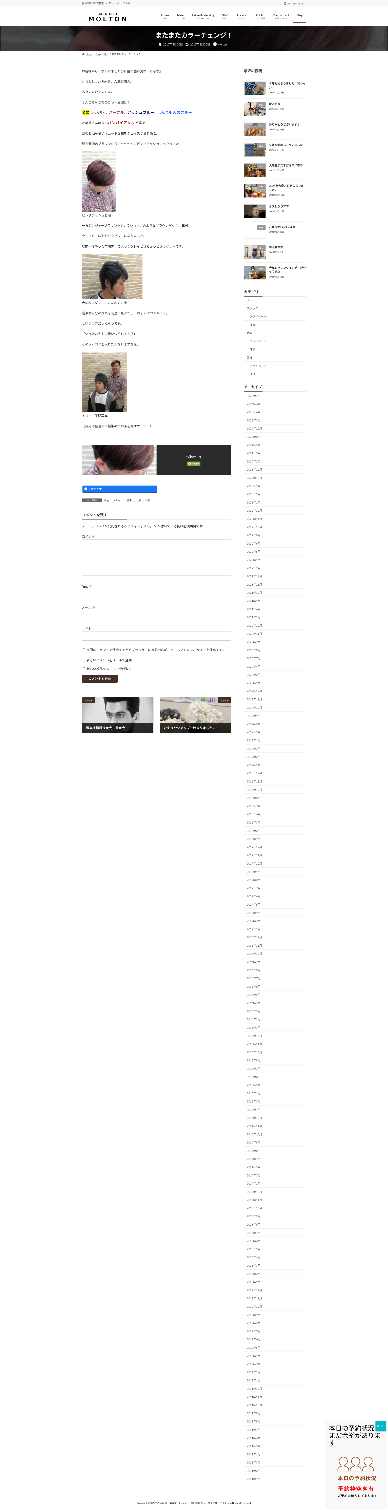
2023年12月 (254, 469)
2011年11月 (254, 1397)
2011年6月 (253, 1438)
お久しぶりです (279, 206)
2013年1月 (253, 1282)
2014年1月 (253, 1183)
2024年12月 (254, 428)
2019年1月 (253, 765)
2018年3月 (253, 822)
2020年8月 (253, 650)
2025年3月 (253, 420)
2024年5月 (253, 445)
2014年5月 (253, 1167)
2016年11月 (254, 945)
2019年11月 (254, 699)
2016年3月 (253, 1011)
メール (88, 607)
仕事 (129, 500)
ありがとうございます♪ (284, 124)
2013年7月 (253, 1232)
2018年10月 (254, 789)
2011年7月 (253, 1429)
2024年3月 (253, 453)
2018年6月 (253, 814)
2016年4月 (253, 1003)
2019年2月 (253, 757)
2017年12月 (254, 847)
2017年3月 (253, 921)
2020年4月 (253, 666)
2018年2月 (253, 830)
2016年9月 (253, 962)
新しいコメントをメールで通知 (109, 660)
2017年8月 (253, 880)
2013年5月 (253, 1249)
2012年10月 (254, 1306)
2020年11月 (254, 634)
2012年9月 (253, 1315)
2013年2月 (253, 1274)
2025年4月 (253, 412)
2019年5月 (253, 732)
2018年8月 (253, 798)
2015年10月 (254, 1052)
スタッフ (118, 500)
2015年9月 (253, 1060)
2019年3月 (253, 748)
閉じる (380, 1426)
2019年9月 (253, 716)
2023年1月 (253, 502)
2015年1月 (253, 1109)
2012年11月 (254, 1298)
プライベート (258, 316)
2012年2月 (253, 1372)
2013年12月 (254, 1191)
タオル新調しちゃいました (286, 145)
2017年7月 (253, 888)
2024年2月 (253, 461)
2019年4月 (253, 740)
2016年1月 (253, 1027)
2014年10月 (254, 1134)
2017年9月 (253, 871)
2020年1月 (253, 683)
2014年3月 (253, 1175)
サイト (87, 628)
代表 (147, 500)
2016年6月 (253, 986)
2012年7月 (253, 1331)
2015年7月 (253, 1068)
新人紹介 (274, 104)
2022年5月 (253, 551)
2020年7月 (253, 658)
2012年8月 (253, 1323)
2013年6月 (253, 1241)
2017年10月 (254, 863)
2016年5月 (253, 995)
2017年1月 (253, 929)
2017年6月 (253, 896)
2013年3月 (253, 1265)
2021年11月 (254, 584)
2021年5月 (253, 601)
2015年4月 (253, 1093)
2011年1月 (253, 1479)
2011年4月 (253, 1454)
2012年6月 (253, 1339)
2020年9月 (253, 642)
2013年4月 (253, 1257)
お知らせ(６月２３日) (282, 227)
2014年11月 (254, 1126)
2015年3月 (253, 1101)
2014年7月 (253, 1159)
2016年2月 (253, 1019)
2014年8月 (253, 1150)
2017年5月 (253, 904)
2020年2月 (253, 675)
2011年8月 (253, 1421)
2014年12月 (254, 1118)
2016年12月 (254, 937)
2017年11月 (254, 855)
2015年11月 (254, 1044)
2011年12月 (254, 1388)
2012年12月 (254, 1290)
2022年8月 (253, 535)
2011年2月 (253, 1470)
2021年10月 (254, 592)
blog (106, 500)
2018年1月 (253, 839)
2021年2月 (253, 617)
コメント (90, 536)
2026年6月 (253, 404)
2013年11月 (254, 1200)
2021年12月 (254, 576)
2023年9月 (253, 486)
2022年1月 (253, 568)
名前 (87, 586)
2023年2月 (253, 494)
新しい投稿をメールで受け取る (109, 669)
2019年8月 (253, 724)
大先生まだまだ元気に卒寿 (286, 165)
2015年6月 (253, 1077)
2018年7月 (253, 806)
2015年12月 (254, 1036)
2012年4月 (253, 1356)
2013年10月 (254, 1208)
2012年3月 (253, 1364)
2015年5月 (253, 1085)
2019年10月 (254, 707)
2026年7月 (253, 396)
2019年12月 (254, 691)
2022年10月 (254, 527)
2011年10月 (254, 1405)
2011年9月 (253, 1413)
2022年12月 (254, 510)
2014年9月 (253, 1142)
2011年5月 (253, 1446)
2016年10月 (254, 954)
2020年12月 (254, 625)
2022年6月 (253, 543)
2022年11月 (254, 519)
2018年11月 (254, 781)
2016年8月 (253, 970)
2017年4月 (253, 912)
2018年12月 (254, 773)
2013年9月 (253, 1216)
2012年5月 (253, 1347)
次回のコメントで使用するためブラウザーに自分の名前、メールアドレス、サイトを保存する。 (156, 650)
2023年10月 (254, 478)
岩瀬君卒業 (276, 247)
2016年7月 (253, 978)
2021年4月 (253, 609)
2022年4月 (253, 560)
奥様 (249, 357)
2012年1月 (253, 1380)
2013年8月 (253, 1224)
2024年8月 (253, 437)
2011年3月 (253, 1462)
